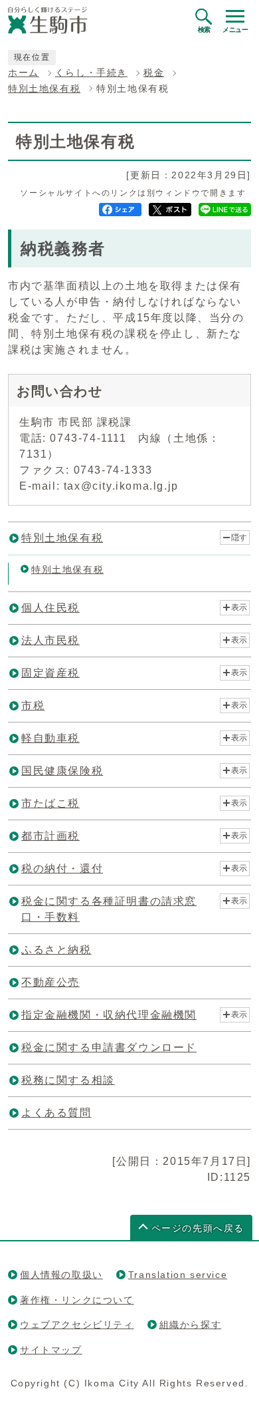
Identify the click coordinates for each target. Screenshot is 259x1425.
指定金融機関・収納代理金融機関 (109, 1015)
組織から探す (190, 1324)
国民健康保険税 (62, 770)
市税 (32, 705)
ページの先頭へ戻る (197, 1228)
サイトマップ (51, 1350)
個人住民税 (50, 607)
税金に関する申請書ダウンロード (109, 1047)
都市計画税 (50, 836)
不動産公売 (50, 982)
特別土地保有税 (44, 89)
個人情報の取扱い (61, 1274)
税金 (153, 73)
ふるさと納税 (56, 949)
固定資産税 (50, 673)
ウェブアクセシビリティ (77, 1324)
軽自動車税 (50, 738)
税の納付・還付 (62, 868)
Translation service (177, 1274)
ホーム (23, 73)
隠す (239, 538)
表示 (239, 607)
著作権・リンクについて (77, 1300)
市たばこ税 (50, 803)
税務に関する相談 (68, 1080)
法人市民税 (50, 640)
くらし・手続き (91, 73)
